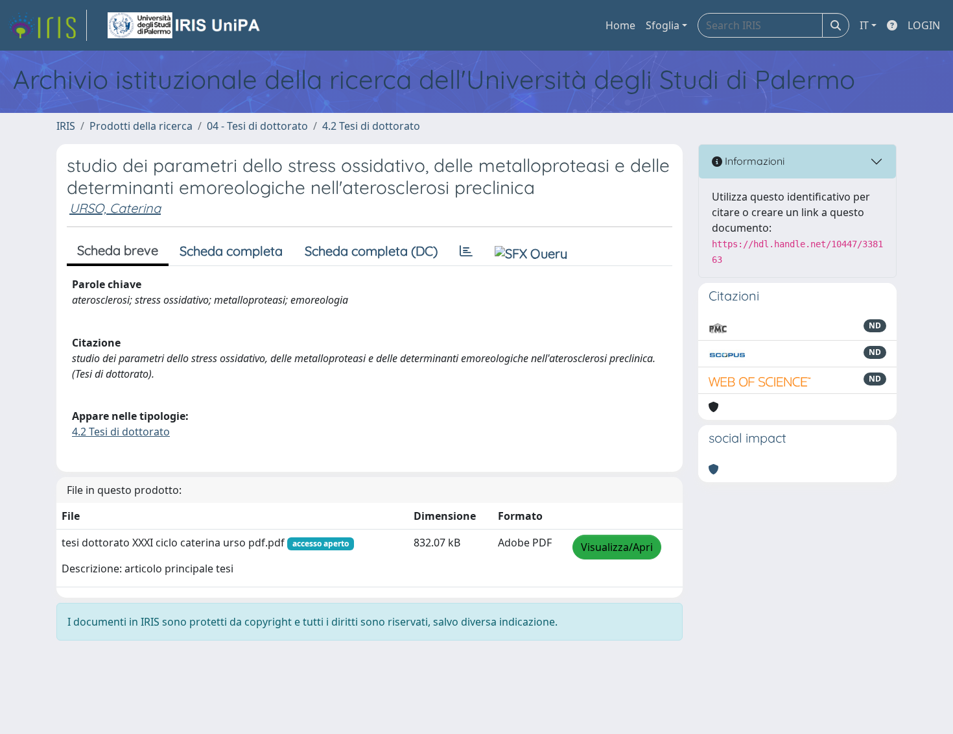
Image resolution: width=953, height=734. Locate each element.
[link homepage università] (184, 25)
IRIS (65, 126)
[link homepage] (47, 25)
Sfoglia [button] (662, 25)
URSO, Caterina (115, 208)
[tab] (466, 251)
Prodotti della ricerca (141, 126)
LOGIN (924, 25)
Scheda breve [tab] (117, 250)
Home (620, 25)
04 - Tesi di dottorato (257, 126)
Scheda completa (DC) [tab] (371, 251)
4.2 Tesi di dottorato (371, 126)
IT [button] (864, 25)
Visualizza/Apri (617, 547)
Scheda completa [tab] (231, 251)
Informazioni (753, 160)
